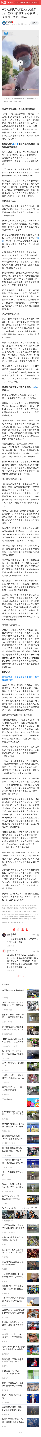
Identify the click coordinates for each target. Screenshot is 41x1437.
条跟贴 (20, 975)
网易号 (10, 2)
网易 (3, 2)
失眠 (35, 386)
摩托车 (15, 143)
